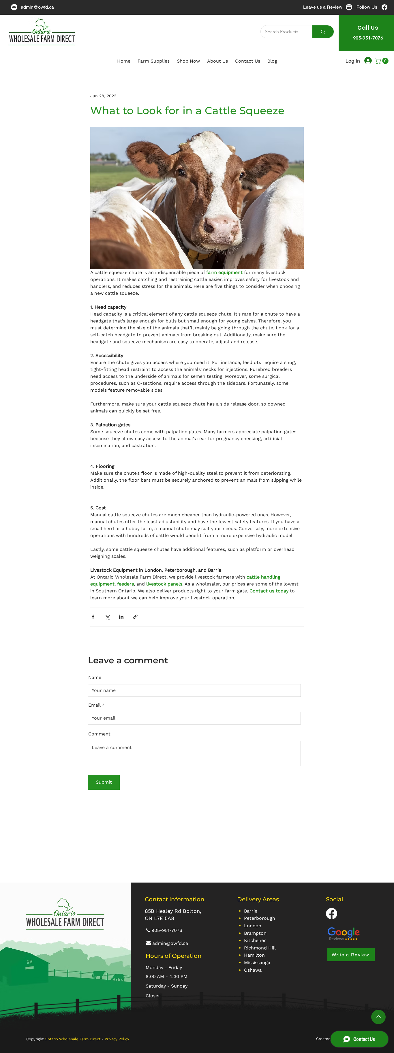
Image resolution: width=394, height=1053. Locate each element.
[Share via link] (135, 617)
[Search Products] (323, 31)
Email (94, 705)
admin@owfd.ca (37, 7)
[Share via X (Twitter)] (107, 617)
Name (94, 677)
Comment (99, 734)
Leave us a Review (322, 7)
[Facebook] (384, 7)
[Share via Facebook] (93, 617)
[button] (382, 61)
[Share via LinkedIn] (121, 617)
